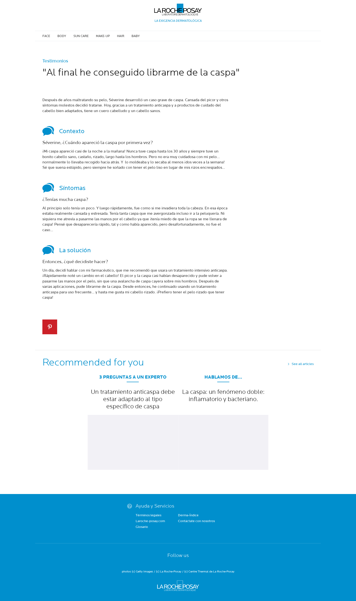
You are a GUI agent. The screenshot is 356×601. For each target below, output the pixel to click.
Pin (49, 327)
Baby (136, 36)
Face (46, 36)
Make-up (103, 36)
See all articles (303, 364)
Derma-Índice (188, 515)
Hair (120, 36)
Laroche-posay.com (150, 521)
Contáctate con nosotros (196, 521)
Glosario (142, 527)
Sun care (81, 36)
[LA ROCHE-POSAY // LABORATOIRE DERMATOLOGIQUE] (178, 8)
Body (61, 36)
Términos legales (148, 515)
